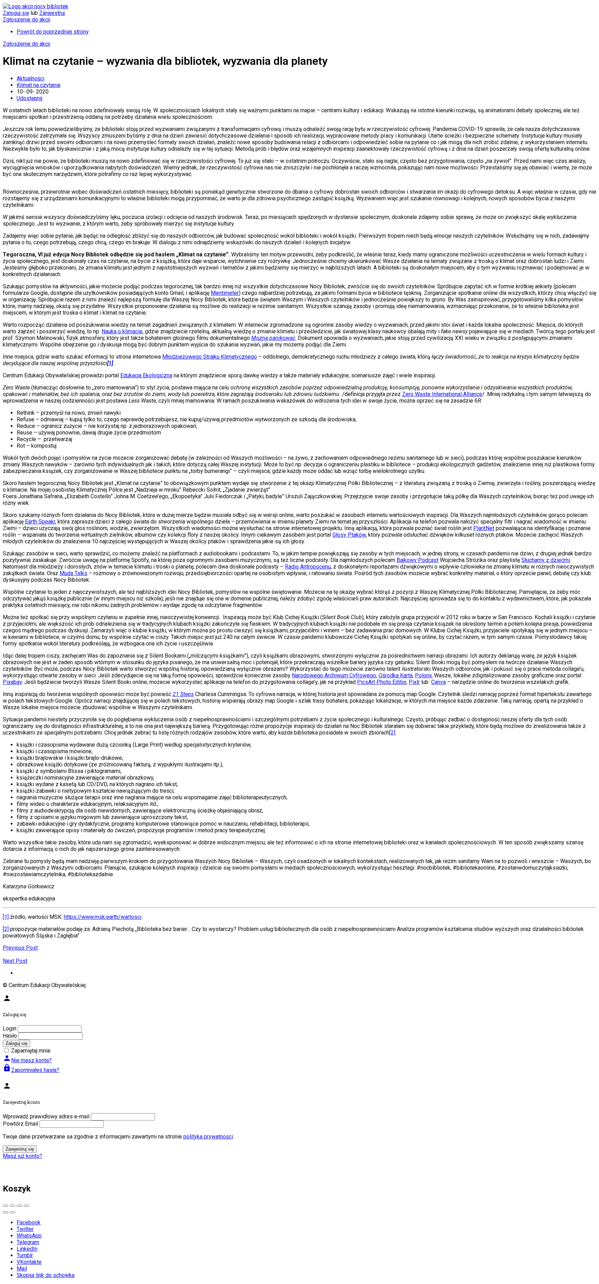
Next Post (15, 961)
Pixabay (12, 682)
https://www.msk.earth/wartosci (102, 917)
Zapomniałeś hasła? (31, 1070)
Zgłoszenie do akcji (26, 19)
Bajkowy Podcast (418, 560)
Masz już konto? (22, 1156)
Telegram (28, 1242)
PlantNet (483, 528)
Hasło (10, 1035)
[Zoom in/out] (26, 1206)
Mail (22, 1268)
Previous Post (20, 947)
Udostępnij (29, 98)
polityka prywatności (208, 1136)
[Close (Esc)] (5, 1206)
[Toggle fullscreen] (19, 1206)
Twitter (25, 1229)
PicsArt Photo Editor (381, 682)
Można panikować (273, 338)
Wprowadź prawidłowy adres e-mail (46, 1116)
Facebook (29, 1222)
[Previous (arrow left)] (5, 1212)
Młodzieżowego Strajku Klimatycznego (209, 356)
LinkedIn (27, 1249)
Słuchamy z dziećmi (545, 560)
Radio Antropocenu (308, 566)
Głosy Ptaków (349, 534)
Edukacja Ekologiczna (146, 375)
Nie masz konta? (27, 1060)
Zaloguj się (16, 13)
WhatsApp (29, 1235)
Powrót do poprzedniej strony (53, 31)
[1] (6, 917)
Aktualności (30, 78)
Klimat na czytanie (39, 85)
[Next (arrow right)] (12, 1212)
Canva (438, 682)
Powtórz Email (20, 1123)
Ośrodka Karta (396, 675)
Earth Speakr (40, 521)
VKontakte (29, 1262)
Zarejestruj (52, 13)
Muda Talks (73, 573)
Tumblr (25, 1255)
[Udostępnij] (12, 1206)
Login (9, 1028)
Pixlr (414, 682)
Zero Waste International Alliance (442, 394)
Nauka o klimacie (122, 331)
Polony (423, 675)
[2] (392, 732)
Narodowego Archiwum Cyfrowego (334, 675)
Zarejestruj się (20, 1149)
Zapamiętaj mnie (31, 1050)
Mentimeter (225, 293)
